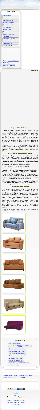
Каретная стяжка (7, 27)
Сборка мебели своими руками (17, 351)
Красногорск (11, 377)
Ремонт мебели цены (8, 22)
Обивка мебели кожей (8, 34)
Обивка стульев (7, 31)
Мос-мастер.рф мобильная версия (16, 400)
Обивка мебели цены (8, 24)
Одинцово (17, 377)
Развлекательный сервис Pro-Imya (11, 61)
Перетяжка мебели (8, 20)
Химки (5, 377)
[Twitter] (20, 389)
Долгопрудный (29, 375)
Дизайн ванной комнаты (15, 358)
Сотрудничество (16, 395)
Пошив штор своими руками (16, 355)
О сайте (16, 393)
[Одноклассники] (22, 389)
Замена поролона (7, 41)
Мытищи (16, 375)
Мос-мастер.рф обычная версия (16, 402)
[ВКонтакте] (18, 389)
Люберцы (5, 375)
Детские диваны (13, 365)
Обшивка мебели (7, 43)
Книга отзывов (16, 404)
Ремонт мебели (7, 18)
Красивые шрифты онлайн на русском (9, 66)
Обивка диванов (7, 36)
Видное (23, 377)
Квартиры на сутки (24, 362)
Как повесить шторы (14, 343)
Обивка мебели (7, 15)
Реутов (11, 375)
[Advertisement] (20, 4)
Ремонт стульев (7, 29)
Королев (21, 375)
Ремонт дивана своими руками (17, 349)
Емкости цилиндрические (16, 360)
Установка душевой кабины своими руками (20, 346)
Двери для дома (13, 362)
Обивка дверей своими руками (17, 353)
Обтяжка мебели (7, 45)
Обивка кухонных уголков (9, 38)
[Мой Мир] (24, 389)
